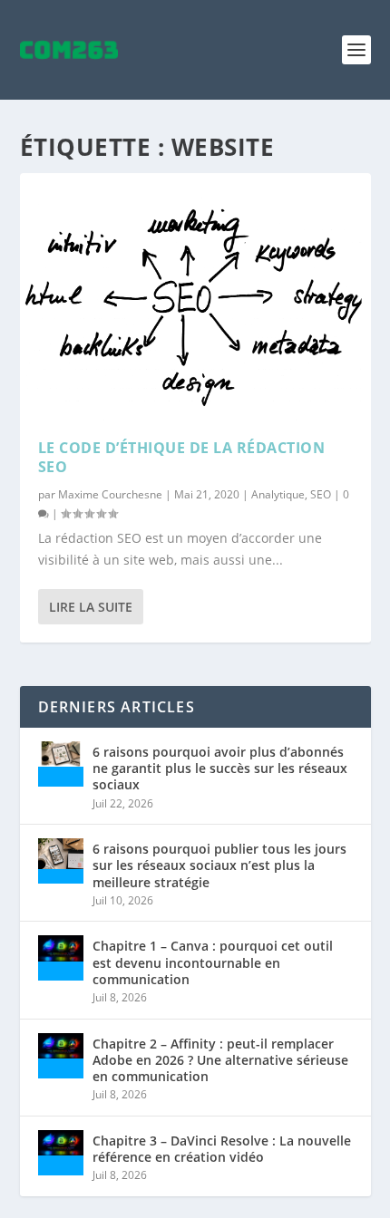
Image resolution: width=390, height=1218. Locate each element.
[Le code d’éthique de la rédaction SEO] (195, 296)
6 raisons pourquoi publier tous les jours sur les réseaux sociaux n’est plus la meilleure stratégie (219, 865)
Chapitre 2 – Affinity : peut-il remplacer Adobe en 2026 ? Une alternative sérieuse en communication (220, 1060)
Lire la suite (90, 606)
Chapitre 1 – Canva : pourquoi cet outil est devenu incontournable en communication (213, 962)
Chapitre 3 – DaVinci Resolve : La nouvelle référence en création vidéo (222, 1148)
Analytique (278, 494)
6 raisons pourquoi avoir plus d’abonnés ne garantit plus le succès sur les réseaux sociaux (220, 768)
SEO (320, 494)
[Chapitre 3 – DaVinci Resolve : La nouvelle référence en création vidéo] (60, 1152)
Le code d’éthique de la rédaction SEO (182, 457)
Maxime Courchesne (110, 494)
